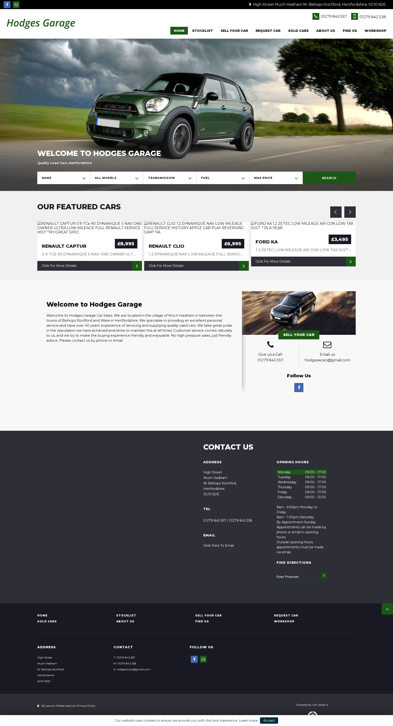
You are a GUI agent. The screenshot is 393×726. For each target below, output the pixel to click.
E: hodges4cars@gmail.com (131, 669)
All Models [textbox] (106, 178)
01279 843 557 (333, 16)
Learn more (248, 720)
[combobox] (63, 178)
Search (329, 178)
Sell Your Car (299, 335)
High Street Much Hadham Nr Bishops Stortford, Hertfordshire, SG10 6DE (319, 4)
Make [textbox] (46, 178)
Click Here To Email (218, 545)
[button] (387, 609)
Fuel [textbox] (205, 178)
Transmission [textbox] (161, 178)
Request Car (268, 31)
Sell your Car (234, 31)
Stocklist (202, 31)
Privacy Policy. (86, 705)
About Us (325, 31)
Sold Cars (298, 31)
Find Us (350, 31)
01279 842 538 (372, 17)
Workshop (375, 31)
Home (179, 31)
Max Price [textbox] (263, 178)
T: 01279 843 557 (124, 657)
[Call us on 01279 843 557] (270, 345)
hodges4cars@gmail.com (327, 360)
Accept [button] (269, 720)
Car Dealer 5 (320, 704)
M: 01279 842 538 (124, 663)
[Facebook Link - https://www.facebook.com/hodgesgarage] (7, 4)
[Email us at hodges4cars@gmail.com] (16, 4)
